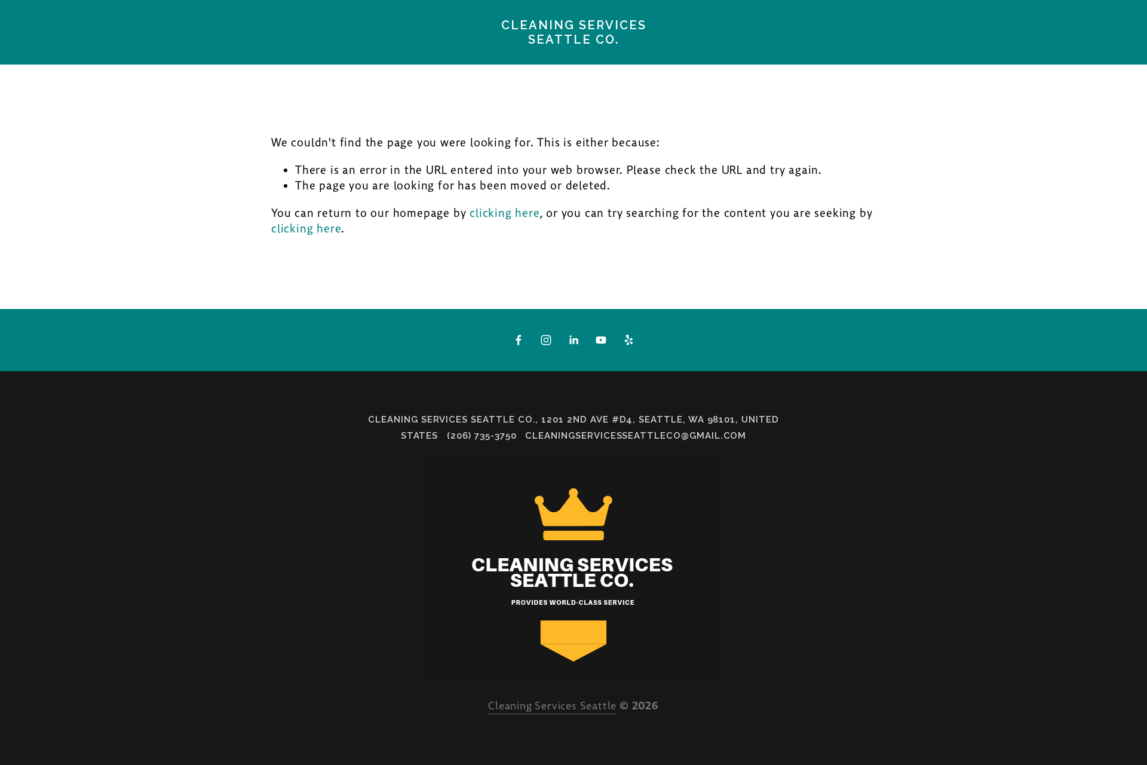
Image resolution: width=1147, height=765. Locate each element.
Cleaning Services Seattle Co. (573, 32)
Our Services (536, 57)
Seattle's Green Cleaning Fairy (118, 57)
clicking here (504, 213)
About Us (354, 57)
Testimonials (439, 57)
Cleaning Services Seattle (552, 706)
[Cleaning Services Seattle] (546, 340)
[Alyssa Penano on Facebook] (518, 340)
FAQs (670, 57)
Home (293, 57)
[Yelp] (628, 340)
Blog (244, 57)
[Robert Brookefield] (601, 340)
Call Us (615, 57)
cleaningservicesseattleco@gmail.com (635, 435)
